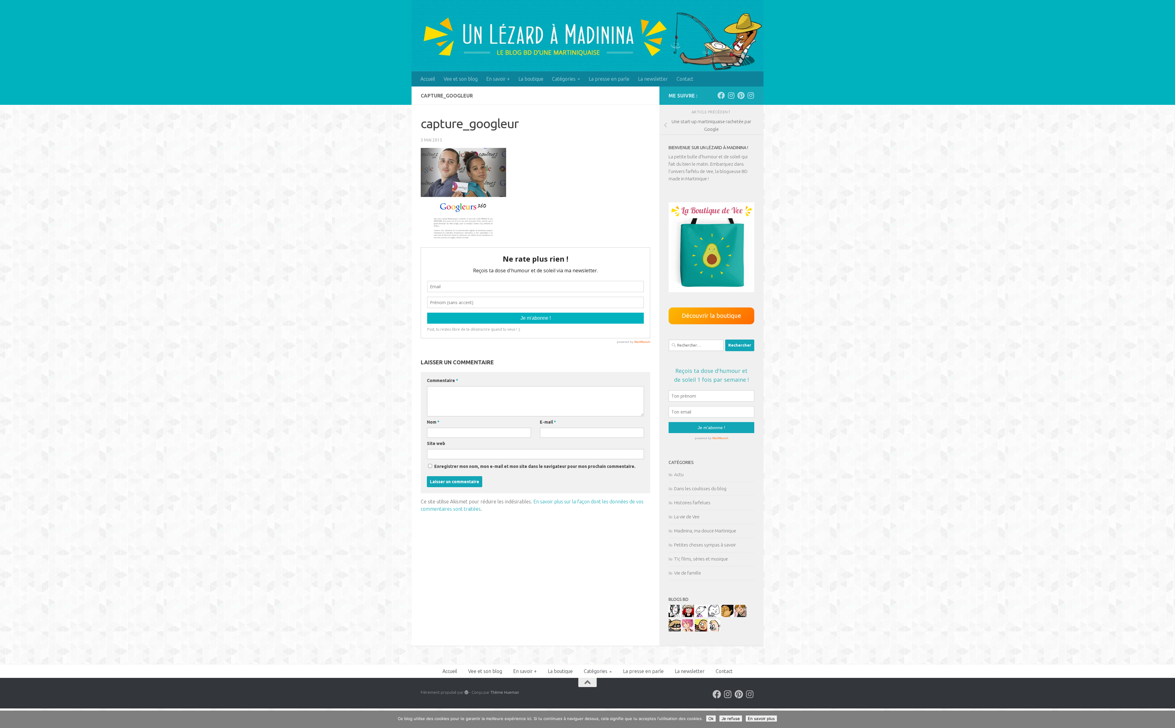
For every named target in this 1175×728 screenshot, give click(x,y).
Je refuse (731, 718)
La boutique (530, 79)
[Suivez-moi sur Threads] (750, 95)
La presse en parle (609, 79)
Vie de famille (687, 572)
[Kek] (714, 615)
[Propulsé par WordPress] (466, 692)
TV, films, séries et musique (701, 558)
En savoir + (498, 79)
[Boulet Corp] (740, 615)
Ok (711, 718)
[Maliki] (688, 629)
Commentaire (442, 380)
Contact (685, 79)
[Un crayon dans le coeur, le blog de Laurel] (688, 615)
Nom (433, 422)
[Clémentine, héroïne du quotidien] (675, 629)
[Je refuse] (1167, 719)
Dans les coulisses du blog (700, 488)
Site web (436, 443)
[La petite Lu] (701, 615)
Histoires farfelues (692, 502)
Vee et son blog (461, 79)
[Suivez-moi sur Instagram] (731, 95)
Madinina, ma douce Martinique (705, 530)
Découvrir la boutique (711, 315)
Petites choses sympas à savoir (705, 544)
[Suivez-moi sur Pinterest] (740, 95)
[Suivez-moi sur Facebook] (721, 95)
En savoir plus (761, 718)
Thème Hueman (505, 692)
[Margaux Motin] (675, 615)
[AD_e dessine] (727, 615)
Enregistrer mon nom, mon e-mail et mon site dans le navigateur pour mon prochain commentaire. (535, 466)
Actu (679, 474)
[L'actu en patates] (701, 629)
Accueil (427, 79)
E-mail (548, 422)
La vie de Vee (686, 516)
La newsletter (653, 79)
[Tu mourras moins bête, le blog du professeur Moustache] (714, 629)
